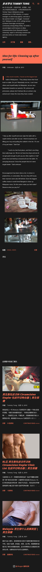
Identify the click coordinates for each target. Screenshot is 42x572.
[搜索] (33, 3)
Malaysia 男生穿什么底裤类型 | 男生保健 (20, 530)
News (14, 250)
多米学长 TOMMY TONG (15, 3)
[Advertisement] (21, 333)
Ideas (9, 250)
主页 (3, 42)
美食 (21, 42)
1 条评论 (10, 491)
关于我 (13, 42)
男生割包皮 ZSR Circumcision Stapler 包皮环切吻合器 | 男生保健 (20, 398)
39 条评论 (10, 423)
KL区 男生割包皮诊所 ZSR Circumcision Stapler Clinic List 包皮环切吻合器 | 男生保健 (19, 465)
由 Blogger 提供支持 (22, 566)
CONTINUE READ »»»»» (31, 423)
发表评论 (10, 554)
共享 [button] (35, 250)
